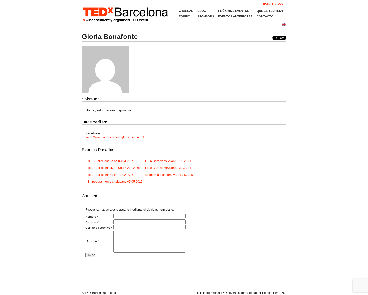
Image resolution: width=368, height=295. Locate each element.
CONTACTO (265, 16)
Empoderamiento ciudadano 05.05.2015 (114, 181)
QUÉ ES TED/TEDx (270, 11)
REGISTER (268, 3)
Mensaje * (92, 241)
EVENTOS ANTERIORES (235, 16)
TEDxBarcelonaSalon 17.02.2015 (110, 175)
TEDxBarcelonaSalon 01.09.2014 (168, 161)
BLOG (201, 11)
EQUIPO (184, 16)
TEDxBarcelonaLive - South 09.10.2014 (114, 168)
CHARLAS (186, 11)
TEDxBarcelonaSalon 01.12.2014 (168, 168)
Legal (112, 292)
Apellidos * (92, 222)
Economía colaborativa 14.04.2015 (169, 175)
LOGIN (282, 3)
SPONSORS (205, 16)
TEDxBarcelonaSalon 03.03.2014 (110, 161)
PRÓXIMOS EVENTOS (233, 11)
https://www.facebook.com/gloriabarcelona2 (114, 137)
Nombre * (91, 216)
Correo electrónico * (98, 227)
